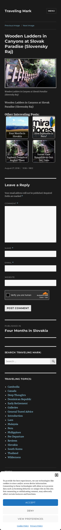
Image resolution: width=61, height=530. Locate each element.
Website (10, 277)
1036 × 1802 (28, 168)
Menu (51, 11)
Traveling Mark (18, 11)
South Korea (15, 448)
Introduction (15, 415)
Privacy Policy (36, 526)
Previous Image (12, 25)
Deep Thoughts (17, 395)
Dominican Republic (19, 399)
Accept (30, 502)
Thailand (13, 453)
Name (9, 248)
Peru (10, 428)
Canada (12, 390)
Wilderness (14, 457)
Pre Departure (16, 436)
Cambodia (13, 386)
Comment (11, 203)
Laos (10, 419)
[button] (56, 475)
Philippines (14, 432)
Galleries (13, 407)
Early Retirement (18, 403)
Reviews (12, 440)
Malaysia (13, 424)
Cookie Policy (23, 526)
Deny (30, 510)
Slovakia (13, 444)
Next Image (28, 25)
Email (9, 262)
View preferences (30, 518)
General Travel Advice (20, 411)
